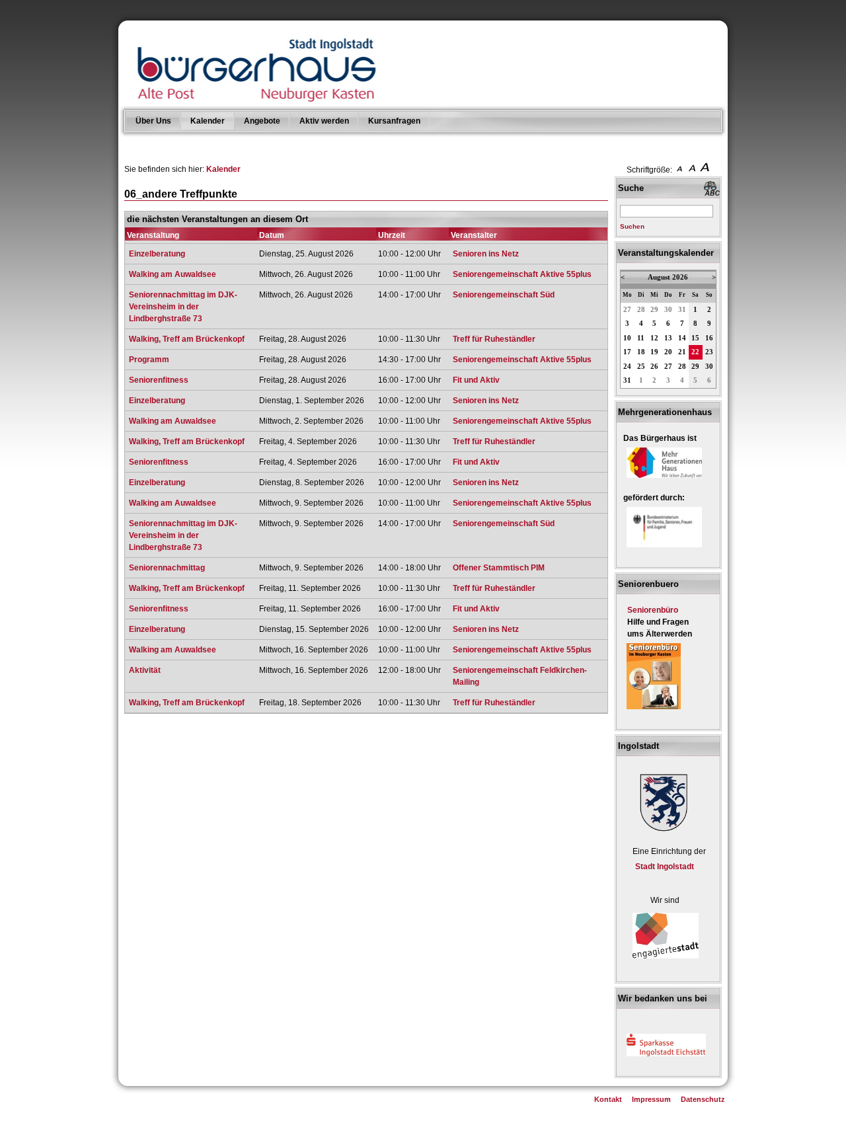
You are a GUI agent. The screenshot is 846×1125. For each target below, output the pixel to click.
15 (695, 338)
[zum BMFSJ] (664, 548)
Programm (149, 359)
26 (654, 366)
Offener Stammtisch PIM (499, 567)
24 (627, 366)
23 (709, 352)
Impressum (651, 1099)
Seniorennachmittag (167, 567)
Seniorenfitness (158, 380)
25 (641, 366)
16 (709, 338)
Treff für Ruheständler (494, 339)
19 (654, 352)
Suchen (632, 226)
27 (627, 309)
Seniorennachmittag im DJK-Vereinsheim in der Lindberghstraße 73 (183, 306)
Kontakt (608, 1099)
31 (682, 309)
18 (641, 352)
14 (682, 338)
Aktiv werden (324, 121)
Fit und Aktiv (476, 380)
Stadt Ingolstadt (664, 866)
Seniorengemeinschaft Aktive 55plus (522, 274)
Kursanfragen (394, 121)
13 (668, 338)
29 (654, 309)
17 (627, 352)
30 (668, 309)
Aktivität (145, 670)
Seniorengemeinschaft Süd (504, 294)
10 (627, 338)
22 (695, 352)
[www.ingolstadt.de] (662, 832)
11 (640, 338)
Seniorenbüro (652, 610)
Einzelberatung (157, 253)
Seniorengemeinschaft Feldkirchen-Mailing (520, 676)
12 (654, 338)
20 (668, 352)
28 (641, 309)
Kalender (207, 121)
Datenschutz (703, 1099)
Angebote (262, 121)
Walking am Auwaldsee (172, 274)
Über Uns (153, 121)
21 (682, 352)
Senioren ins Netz (486, 253)
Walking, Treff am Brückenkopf (187, 339)
